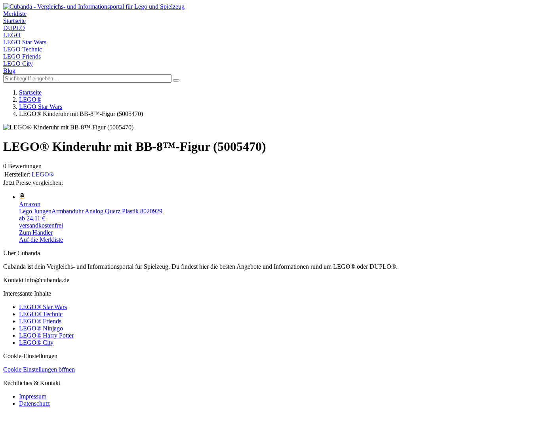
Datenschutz (34, 403)
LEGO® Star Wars (43, 307)
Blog (9, 70)
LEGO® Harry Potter (46, 335)
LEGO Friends (22, 56)
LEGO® (30, 99)
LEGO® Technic (41, 314)
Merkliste (15, 13)
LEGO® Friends (40, 321)
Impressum (32, 396)
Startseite (14, 20)
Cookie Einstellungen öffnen (39, 369)
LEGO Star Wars (24, 42)
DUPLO (14, 28)
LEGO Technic (22, 49)
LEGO (12, 35)
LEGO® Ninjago (41, 328)
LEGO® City (36, 342)
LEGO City (18, 63)
